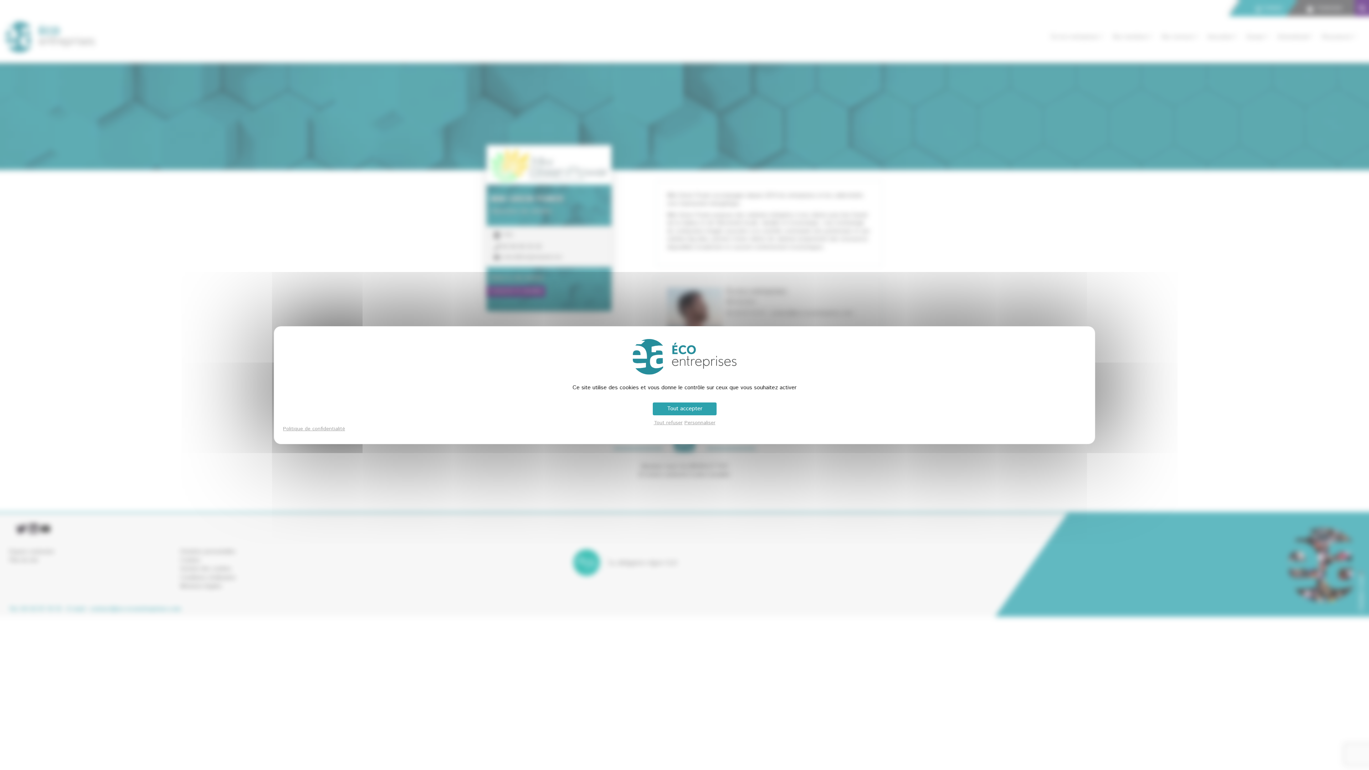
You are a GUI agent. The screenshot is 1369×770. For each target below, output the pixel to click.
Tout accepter (684, 409)
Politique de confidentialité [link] (314, 428)
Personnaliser (700, 422)
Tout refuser (668, 422)
